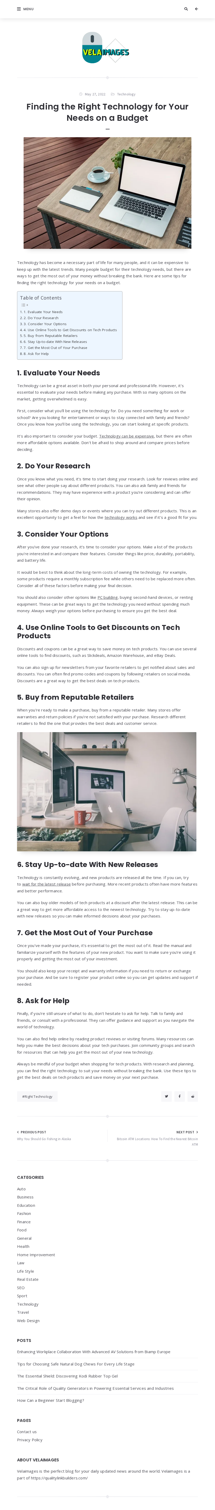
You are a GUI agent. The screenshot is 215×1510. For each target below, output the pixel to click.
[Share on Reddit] (192, 1096)
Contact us (27, 1431)
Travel (23, 1312)
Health (23, 1246)
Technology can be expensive (126, 436)
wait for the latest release (46, 884)
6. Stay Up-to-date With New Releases (55, 341)
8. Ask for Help (36, 353)
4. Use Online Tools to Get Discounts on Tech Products (70, 330)
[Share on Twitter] (166, 1096)
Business (25, 1196)
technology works (121, 517)
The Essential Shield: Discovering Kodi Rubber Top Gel (67, 1376)
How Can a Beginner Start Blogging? (50, 1400)
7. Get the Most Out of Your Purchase (55, 347)
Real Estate (28, 1279)
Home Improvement (36, 1254)
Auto (21, 1188)
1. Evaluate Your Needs (43, 311)
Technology (126, 94)
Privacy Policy (29, 1439)
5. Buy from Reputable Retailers (51, 335)
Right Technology (38, 1096)
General (24, 1238)
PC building (108, 597)
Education (26, 1205)
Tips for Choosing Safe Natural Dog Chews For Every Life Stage (76, 1364)
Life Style (25, 1271)
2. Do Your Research (41, 317)
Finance (24, 1221)
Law (21, 1262)
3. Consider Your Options (45, 323)
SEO (21, 1287)
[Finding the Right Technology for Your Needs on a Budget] (107, 193)
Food (21, 1229)
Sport (22, 1295)
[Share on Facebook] (179, 1096)
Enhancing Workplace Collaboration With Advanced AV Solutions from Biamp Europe (94, 1351)
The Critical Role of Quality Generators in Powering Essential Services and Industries (95, 1388)
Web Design (28, 1320)
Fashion (24, 1213)
